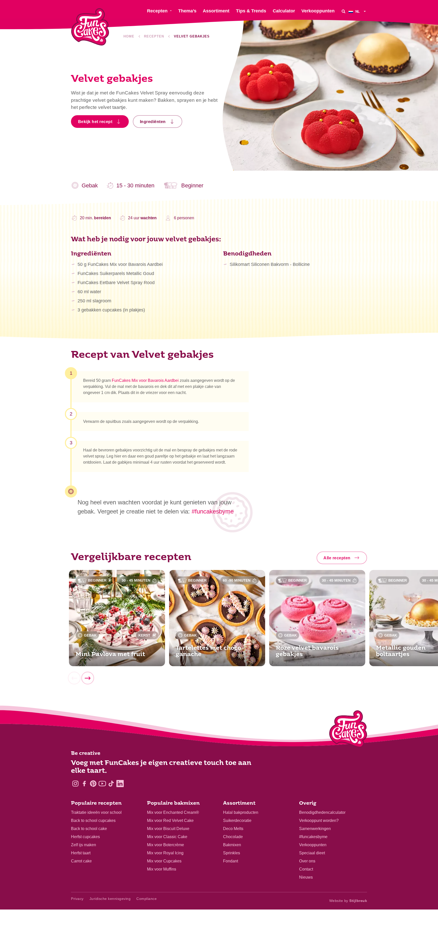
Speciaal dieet (312, 853)
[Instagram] (75, 783)
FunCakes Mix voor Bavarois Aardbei (145, 380)
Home (128, 36)
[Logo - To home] (348, 730)
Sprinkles (231, 853)
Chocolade (233, 837)
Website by (348, 901)
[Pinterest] (93, 783)
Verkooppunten (312, 845)
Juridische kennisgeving (110, 899)
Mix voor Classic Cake (167, 837)
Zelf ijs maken (83, 845)
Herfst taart (80, 853)
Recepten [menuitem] (157, 10)
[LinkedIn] (120, 783)
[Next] (87, 678)
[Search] (343, 11)
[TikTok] (111, 783)
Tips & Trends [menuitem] (251, 10)
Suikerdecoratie (237, 820)
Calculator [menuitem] (284, 10)
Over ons (307, 861)
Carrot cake (81, 861)
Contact (306, 869)
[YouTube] (102, 783)
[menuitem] (358, 11)
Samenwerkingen (315, 828)
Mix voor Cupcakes (164, 861)
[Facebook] (84, 783)
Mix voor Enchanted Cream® (173, 812)
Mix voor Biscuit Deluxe (168, 828)
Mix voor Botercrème (165, 845)
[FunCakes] (90, 27)
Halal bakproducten (240, 812)
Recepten (154, 36)
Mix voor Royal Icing (165, 853)
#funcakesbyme (313, 837)
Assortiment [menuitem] (216, 10)
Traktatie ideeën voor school (96, 812)
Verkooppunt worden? (319, 820)
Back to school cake (89, 828)
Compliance (146, 899)
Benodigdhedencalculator (322, 812)
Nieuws (306, 877)
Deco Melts (233, 828)
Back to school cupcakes (93, 820)
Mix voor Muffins (161, 869)
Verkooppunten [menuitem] (318, 10)
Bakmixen (232, 845)
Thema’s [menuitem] (187, 10)
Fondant (230, 861)
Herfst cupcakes (85, 837)
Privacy (77, 899)
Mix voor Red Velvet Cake (170, 820)
